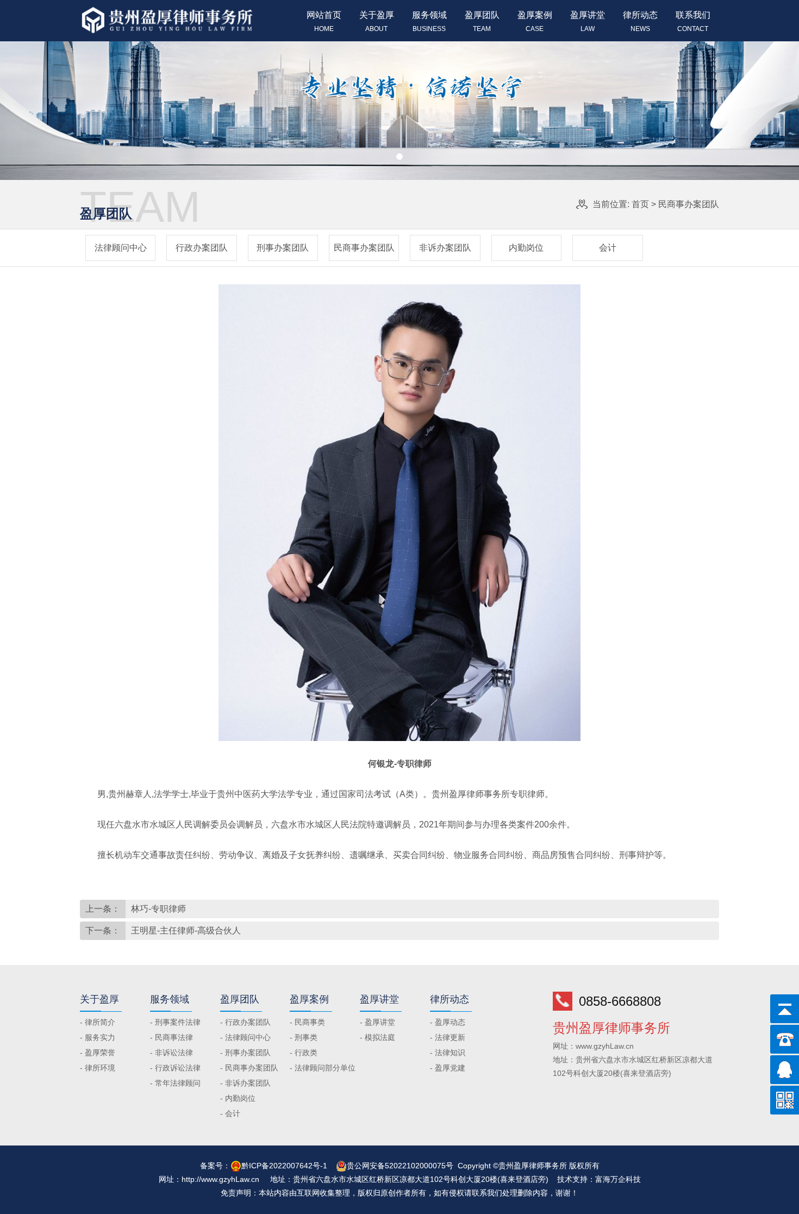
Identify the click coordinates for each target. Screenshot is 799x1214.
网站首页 (324, 21)
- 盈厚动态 (447, 1022)
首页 (640, 204)
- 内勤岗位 (237, 1098)
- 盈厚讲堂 (377, 1022)
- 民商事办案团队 (249, 1067)
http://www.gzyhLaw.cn (220, 1179)
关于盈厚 (376, 21)
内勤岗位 (526, 247)
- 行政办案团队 (245, 1022)
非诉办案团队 (445, 247)
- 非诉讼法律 (171, 1052)
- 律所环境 (97, 1067)
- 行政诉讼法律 (175, 1067)
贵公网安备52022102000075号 (400, 1165)
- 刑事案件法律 (175, 1022)
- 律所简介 (97, 1022)
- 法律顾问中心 (245, 1037)
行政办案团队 (202, 247)
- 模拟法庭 (377, 1037)
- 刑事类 (303, 1037)
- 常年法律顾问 (175, 1083)
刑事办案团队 (283, 247)
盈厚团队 (482, 21)
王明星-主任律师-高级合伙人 (186, 930)
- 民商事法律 (171, 1037)
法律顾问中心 (121, 247)
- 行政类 (303, 1052)
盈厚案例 (534, 21)
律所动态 (640, 21)
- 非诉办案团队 (245, 1083)
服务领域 (429, 21)
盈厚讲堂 (587, 21)
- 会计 (230, 1113)
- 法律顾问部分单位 (322, 1067)
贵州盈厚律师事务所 (471, 794)
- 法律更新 (447, 1037)
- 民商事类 (307, 1022)
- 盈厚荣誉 (97, 1052)
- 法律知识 (447, 1052)
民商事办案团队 (688, 204)
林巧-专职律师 (158, 908)
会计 (607, 247)
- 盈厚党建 (447, 1067)
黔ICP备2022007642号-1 (284, 1165)
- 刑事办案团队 (245, 1052)
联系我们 (693, 21)
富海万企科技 (618, 1179)
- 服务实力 (97, 1037)
